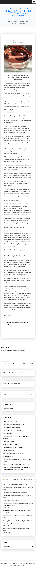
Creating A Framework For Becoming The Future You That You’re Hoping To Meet (18, 522)
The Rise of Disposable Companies (13, 447)
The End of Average (8, 450)
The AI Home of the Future (10, 484)
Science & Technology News (15, 42)
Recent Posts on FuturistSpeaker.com (18, 479)
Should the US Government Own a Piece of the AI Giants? (17, 529)
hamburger (17, 322)
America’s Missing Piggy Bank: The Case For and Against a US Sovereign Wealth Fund (16, 468)
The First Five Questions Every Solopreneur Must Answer (17, 460)
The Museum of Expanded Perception (13, 424)
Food (13, 40)
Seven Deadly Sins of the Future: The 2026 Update (17, 510)
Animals (9, 40)
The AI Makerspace (8, 441)
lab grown (22, 322)
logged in (11, 350)
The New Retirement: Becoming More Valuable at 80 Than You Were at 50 (18, 504)
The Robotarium (7, 433)
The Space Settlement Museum (11, 492)
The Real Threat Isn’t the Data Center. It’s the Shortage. (15, 437)
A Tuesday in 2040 (8, 456)
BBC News (10, 315)
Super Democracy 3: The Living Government (15, 515)
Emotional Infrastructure (10, 444)
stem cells (6, 324)
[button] (34, 1)
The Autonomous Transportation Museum (15, 487)
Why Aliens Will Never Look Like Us (13, 453)
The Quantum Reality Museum (11, 427)
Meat (26, 322)
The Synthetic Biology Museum (12, 430)
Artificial (9, 322)
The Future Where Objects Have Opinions (15, 495)
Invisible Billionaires (8, 500)
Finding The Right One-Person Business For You (16, 464)
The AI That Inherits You (10, 421)
